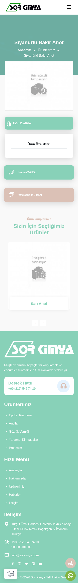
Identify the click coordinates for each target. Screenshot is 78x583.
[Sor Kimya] (23, 7)
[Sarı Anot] (39, 269)
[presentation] (35, 323)
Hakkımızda (17, 478)
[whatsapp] (70, 576)
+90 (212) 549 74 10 (22, 388)
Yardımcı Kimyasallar (23, 439)
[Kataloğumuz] (10, 574)
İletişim (14, 502)
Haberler (15, 494)
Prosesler (15, 447)
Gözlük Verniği (19, 431)
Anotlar (14, 423)
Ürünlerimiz (46, 50)
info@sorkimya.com (25, 555)
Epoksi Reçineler (20, 415)
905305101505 (21, 547)
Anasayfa (25, 50)
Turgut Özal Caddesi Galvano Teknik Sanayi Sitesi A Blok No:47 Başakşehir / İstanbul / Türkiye (41, 529)
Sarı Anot (39, 304)
